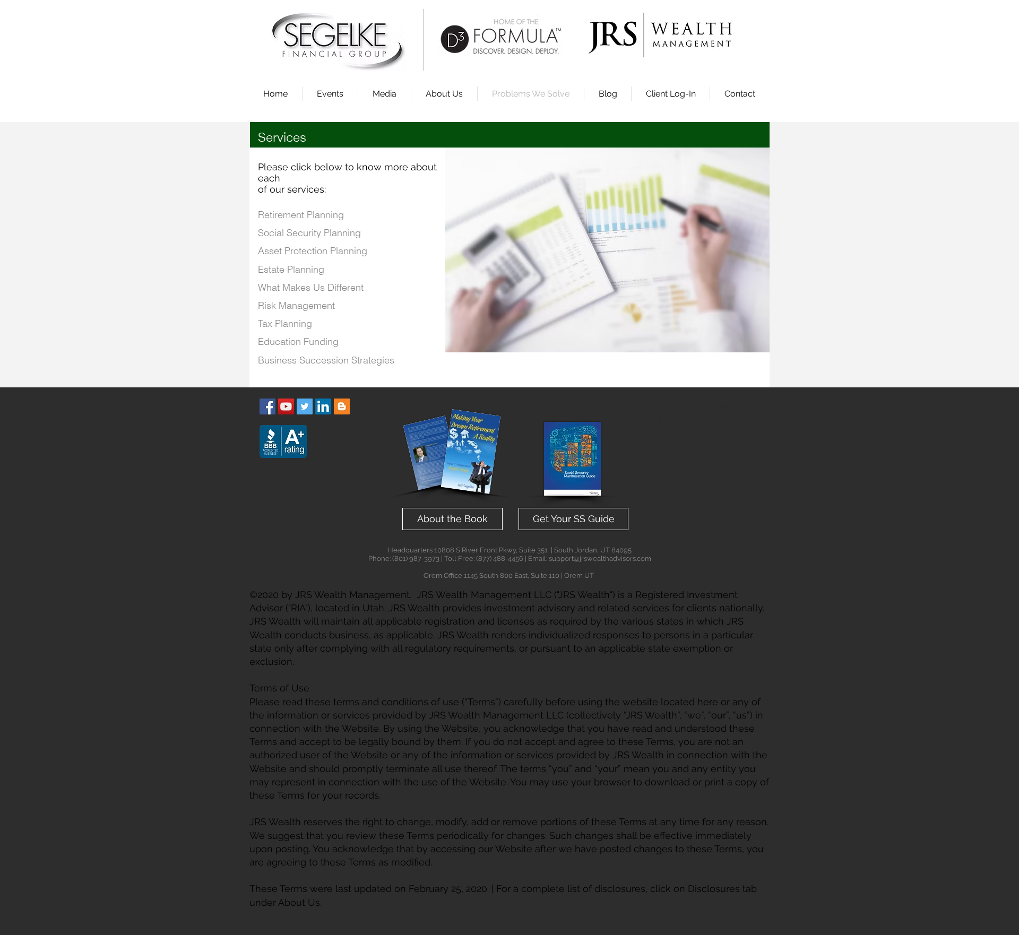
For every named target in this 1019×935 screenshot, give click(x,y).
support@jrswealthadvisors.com (600, 558)
